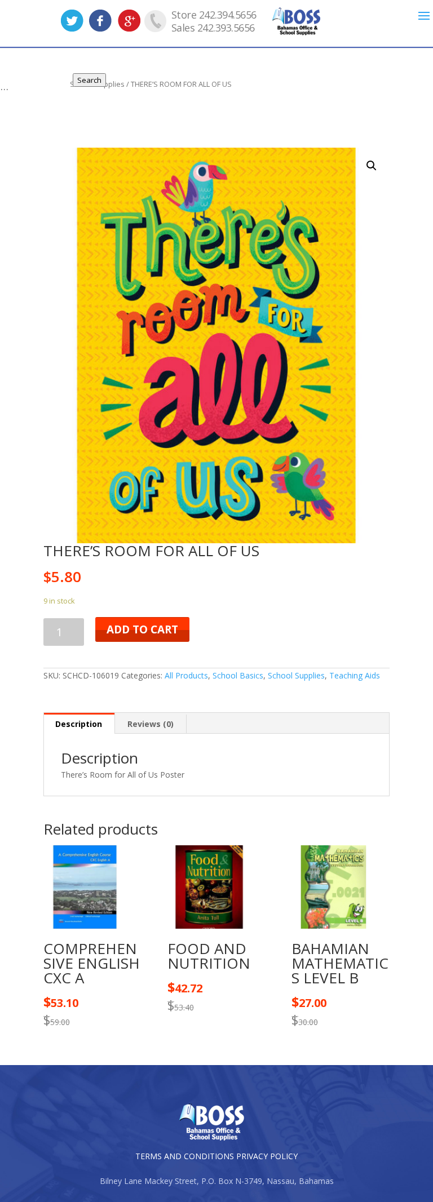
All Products (186, 675)
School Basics (238, 675)
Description (78, 723)
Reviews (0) (150, 723)
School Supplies (296, 675)
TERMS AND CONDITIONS (184, 1156)
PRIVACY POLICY (267, 1156)
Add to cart (142, 629)
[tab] (79, 723)
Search (89, 80)
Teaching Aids (354, 675)
